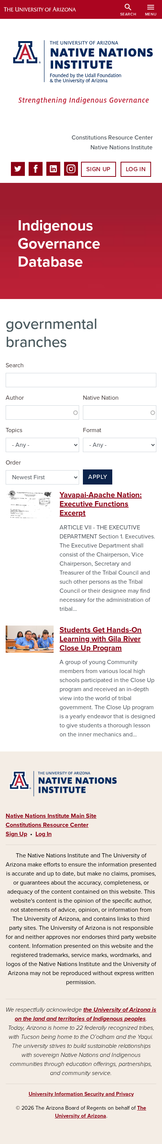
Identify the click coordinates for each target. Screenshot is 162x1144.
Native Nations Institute (121, 147)
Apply (97, 477)
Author (15, 398)
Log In (136, 169)
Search (15, 365)
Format (92, 430)
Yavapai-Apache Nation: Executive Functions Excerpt (101, 504)
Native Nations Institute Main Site (51, 816)
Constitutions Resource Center (112, 137)
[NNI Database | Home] (81, 73)
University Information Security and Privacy (81, 1094)
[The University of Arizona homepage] (45, 9)
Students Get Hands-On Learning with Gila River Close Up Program (101, 639)
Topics (14, 430)
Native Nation (101, 398)
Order (13, 462)
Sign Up (98, 169)
